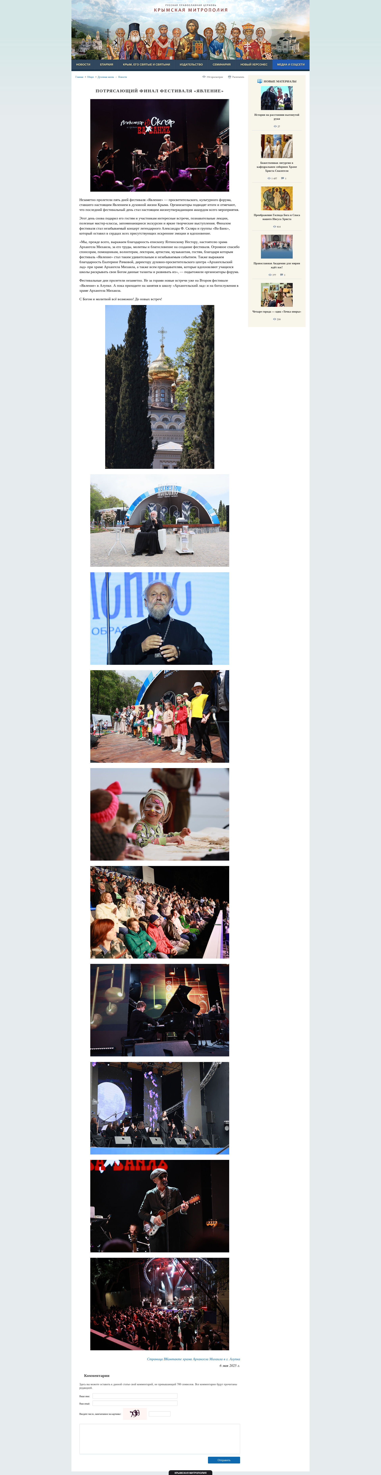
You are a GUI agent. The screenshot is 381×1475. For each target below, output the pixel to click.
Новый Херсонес (254, 64)
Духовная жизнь (106, 76)
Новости (83, 64)
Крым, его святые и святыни (146, 64)
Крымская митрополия (191, 1473)
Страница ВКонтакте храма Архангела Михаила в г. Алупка (193, 1358)
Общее (90, 76)
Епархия (106, 64)
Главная (79, 76)
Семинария (222, 64)
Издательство (191, 64)
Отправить (224, 1460)
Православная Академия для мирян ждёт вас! (277, 265)
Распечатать (238, 76)
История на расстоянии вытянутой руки (276, 117)
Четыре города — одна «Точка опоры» (276, 311)
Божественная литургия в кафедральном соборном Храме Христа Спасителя (277, 167)
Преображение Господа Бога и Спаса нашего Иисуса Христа (277, 217)
